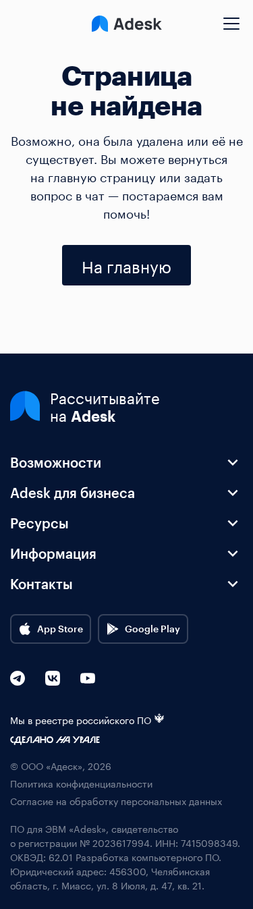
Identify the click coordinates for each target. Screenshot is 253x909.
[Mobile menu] (231, 18)
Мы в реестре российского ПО (80, 720)
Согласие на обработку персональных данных (116, 801)
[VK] (52, 678)
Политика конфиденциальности (81, 783)
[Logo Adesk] (127, 24)
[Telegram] (17, 678)
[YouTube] (87, 678)
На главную (126, 264)
